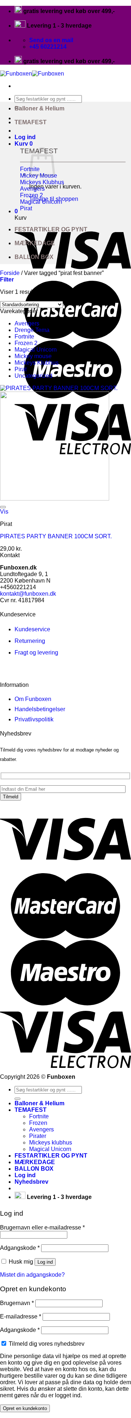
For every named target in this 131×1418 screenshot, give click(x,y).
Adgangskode (20, 1248)
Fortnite (24, 336)
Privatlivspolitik (34, 719)
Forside (10, 273)
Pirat (21, 369)
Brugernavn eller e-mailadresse (42, 1227)
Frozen (38, 1123)
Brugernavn (17, 1303)
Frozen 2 (26, 343)
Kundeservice (32, 629)
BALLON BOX (34, 257)
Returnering (30, 641)
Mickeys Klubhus (37, 363)
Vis (4, 512)
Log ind (45, 1262)
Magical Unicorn (36, 350)
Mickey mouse (33, 356)
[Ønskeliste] (3, 507)
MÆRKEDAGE (35, 243)
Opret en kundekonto (25, 1408)
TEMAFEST (31, 122)
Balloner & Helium (39, 108)
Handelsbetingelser (40, 709)
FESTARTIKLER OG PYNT (51, 229)
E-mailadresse (20, 1316)
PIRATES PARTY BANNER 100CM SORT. (56, 536)
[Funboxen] (32, 73)
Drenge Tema (32, 330)
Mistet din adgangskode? (32, 1275)
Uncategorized (33, 376)
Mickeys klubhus (50, 1142)
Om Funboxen (33, 699)
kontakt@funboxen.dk (28, 594)
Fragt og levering (36, 652)
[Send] (17, 1099)
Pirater (37, 1136)
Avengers (27, 323)
